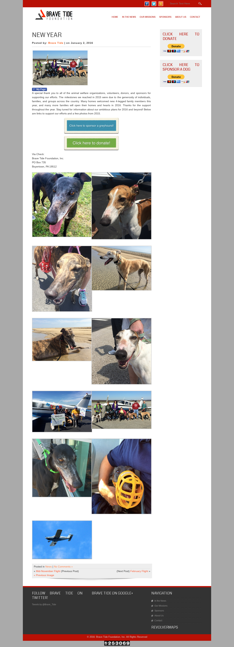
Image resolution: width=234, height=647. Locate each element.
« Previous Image (44, 575)
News (48, 566)
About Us (180, 17)
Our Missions (148, 17)
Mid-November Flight (48, 571)
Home (115, 17)
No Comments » (63, 566)
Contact (195, 17)
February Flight (139, 571)
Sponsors (165, 17)
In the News (129, 17)
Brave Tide (55, 42)
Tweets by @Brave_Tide (44, 604)
